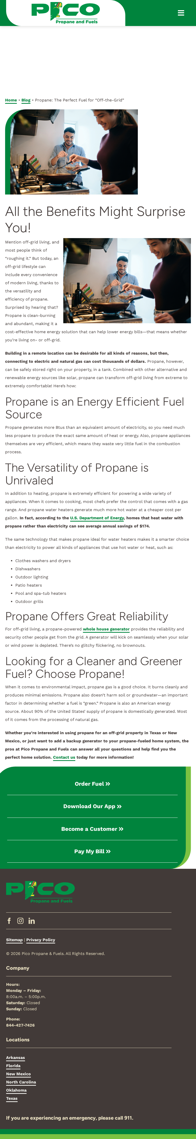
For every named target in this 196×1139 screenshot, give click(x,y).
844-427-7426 (20, 1025)
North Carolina (21, 1082)
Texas (12, 1098)
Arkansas (15, 1057)
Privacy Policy (40, 939)
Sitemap (14, 939)
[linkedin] (32, 921)
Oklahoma (16, 1090)
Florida (13, 1065)
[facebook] (9, 921)
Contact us (64, 757)
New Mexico (18, 1073)
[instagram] (20, 921)
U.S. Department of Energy (97, 517)
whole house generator (106, 629)
